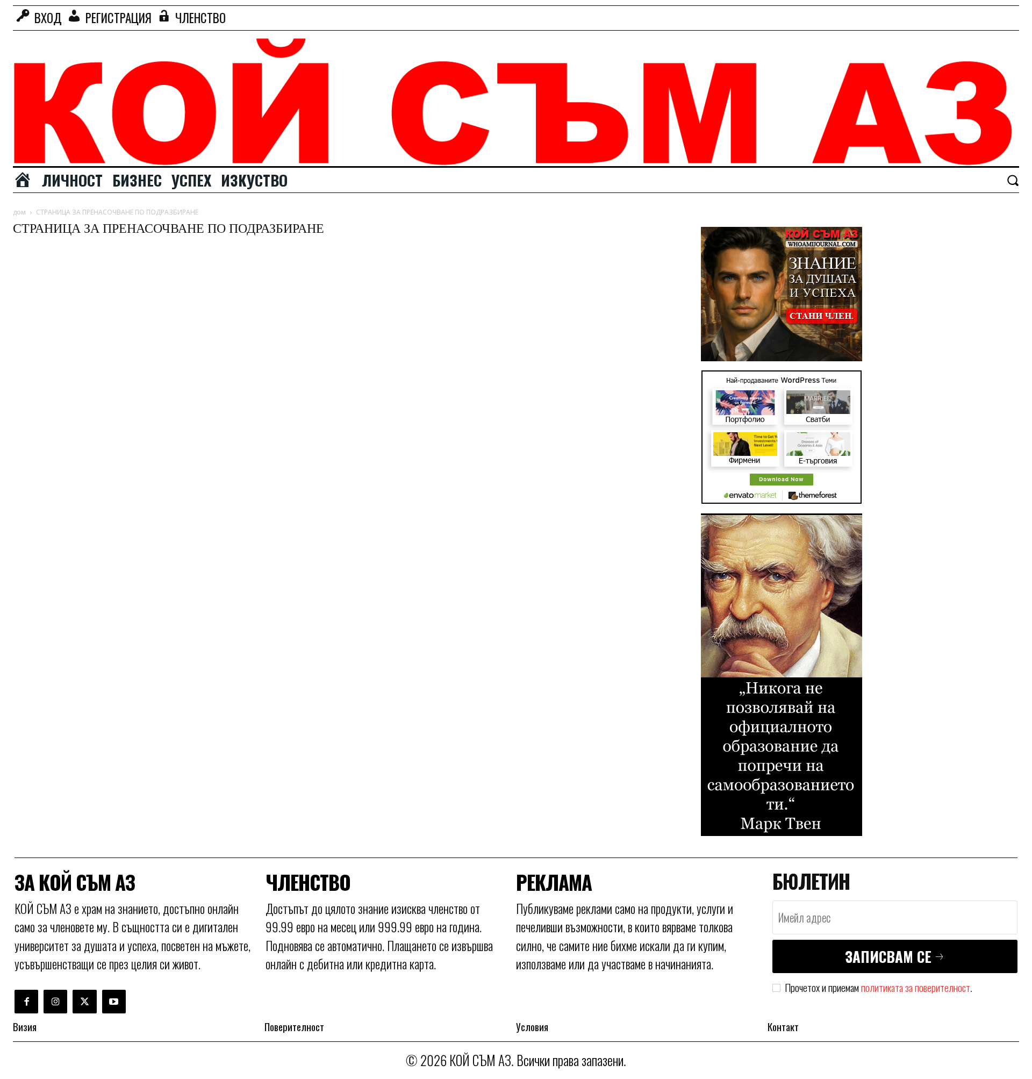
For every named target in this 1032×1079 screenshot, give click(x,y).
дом (19, 212)
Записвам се (888, 956)
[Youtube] (114, 1001)
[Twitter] (84, 1001)
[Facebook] (26, 1001)
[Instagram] (55, 1001)
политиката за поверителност (915, 987)
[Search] (1012, 180)
